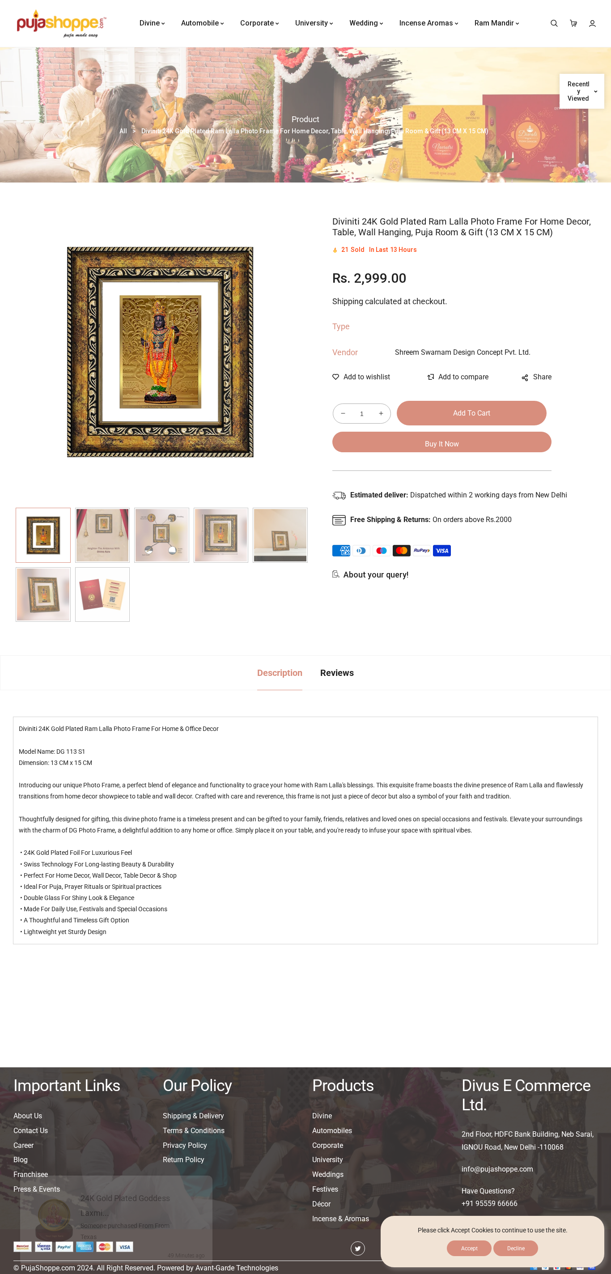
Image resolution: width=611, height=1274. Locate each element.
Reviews (337, 672)
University (327, 1159)
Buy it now (442, 444)
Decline (516, 1248)
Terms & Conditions (194, 1130)
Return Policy (183, 1159)
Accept (469, 1248)
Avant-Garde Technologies (236, 1268)
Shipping (347, 301)
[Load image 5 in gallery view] (280, 535)
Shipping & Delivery (193, 1116)
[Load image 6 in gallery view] (43, 594)
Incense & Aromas (340, 1219)
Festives (325, 1189)
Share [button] (542, 377)
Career (23, 1145)
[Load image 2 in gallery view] (102, 535)
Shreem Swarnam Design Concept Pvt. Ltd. (462, 352)
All (123, 131)
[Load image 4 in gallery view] (221, 535)
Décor (321, 1204)
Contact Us (30, 1130)
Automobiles (332, 1130)
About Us (27, 1116)
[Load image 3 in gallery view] (161, 535)
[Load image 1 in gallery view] (43, 535)
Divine (322, 1116)
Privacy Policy (185, 1145)
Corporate (327, 1145)
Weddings (328, 1174)
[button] (554, 23)
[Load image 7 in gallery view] (102, 594)
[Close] (211, 1162)
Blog (20, 1159)
